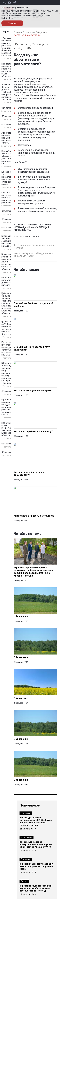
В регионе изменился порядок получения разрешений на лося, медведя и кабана (9, 407)
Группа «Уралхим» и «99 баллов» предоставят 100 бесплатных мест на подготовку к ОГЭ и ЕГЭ (10, 327)
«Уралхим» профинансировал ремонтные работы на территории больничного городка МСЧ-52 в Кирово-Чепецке (10, 47)
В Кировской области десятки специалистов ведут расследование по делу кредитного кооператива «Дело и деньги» (9, 373)
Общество (41, 32)
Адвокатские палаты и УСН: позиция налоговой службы (8, 138)
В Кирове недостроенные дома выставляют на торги (10, 281)
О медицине (24, 245)
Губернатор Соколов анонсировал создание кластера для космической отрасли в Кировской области (8, 303)
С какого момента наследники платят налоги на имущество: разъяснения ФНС (10, 197)
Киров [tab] (6, 31)
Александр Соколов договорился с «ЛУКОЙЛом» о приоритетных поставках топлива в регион (10, 92)
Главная (18, 32)
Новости (29, 32)
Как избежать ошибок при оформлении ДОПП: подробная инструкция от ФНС (10, 157)
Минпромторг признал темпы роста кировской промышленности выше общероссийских (10, 70)
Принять (12, 23)
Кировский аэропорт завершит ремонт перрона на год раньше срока (10, 241)
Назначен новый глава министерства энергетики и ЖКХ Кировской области (10, 429)
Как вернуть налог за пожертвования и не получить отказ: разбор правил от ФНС (10, 178)
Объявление (7, 108)
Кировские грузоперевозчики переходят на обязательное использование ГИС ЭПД (10, 348)
